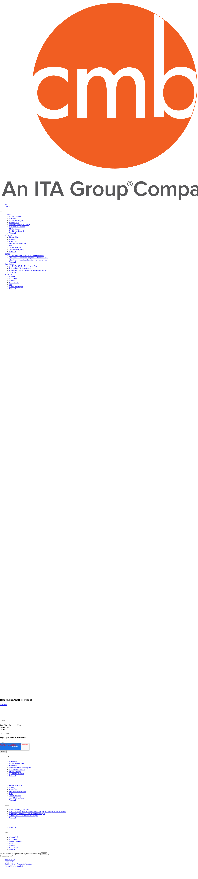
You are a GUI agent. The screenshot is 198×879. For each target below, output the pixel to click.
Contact (7, 207)
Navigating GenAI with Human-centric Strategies (27, 814)
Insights (7, 254)
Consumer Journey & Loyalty (20, 768)
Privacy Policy (10, 860)
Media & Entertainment (17, 243)
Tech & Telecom (15, 247)
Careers (12, 281)
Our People (13, 278)
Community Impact (16, 287)
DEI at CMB (14, 283)
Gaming (12, 239)
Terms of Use (9, 862)
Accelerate (13, 218)
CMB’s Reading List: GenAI (19, 810)
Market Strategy (15, 229)
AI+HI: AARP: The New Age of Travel (23, 266)
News (11, 843)
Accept (43, 854)
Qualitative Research (16, 231)
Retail (11, 245)
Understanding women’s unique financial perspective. (28, 270)
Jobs (6, 204)
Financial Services (15, 237)
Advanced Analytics (16, 221)
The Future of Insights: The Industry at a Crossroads (28, 260)
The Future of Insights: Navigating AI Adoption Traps (28, 258)
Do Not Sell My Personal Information (18, 864)
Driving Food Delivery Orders (20, 268)
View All (12, 233)
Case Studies (9, 264)
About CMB (13, 837)
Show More (4, 702)
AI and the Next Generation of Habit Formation (26, 256)
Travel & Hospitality (16, 250)
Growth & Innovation (17, 227)
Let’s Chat (3, 727)
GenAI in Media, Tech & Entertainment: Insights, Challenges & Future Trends (37, 812)
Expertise (8, 214)
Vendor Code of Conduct (14, 866)
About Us (8, 274)
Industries (8, 235)
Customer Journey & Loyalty (19, 225)
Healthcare (13, 241)
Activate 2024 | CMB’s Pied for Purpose (23, 816)
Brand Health (14, 223)
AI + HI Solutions (15, 216)
